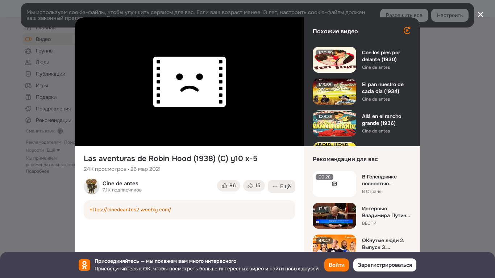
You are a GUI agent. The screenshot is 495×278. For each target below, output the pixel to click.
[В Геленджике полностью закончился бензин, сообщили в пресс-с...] (334, 184)
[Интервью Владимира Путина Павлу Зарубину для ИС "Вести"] (334, 216)
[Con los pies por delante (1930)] (334, 60)
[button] (228, 185)
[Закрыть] (480, 14)
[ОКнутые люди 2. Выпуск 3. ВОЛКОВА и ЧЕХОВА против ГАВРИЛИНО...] (334, 248)
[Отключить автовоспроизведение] (407, 30)
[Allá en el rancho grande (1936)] (334, 123)
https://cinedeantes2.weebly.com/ (130, 209)
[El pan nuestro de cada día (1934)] (334, 92)
